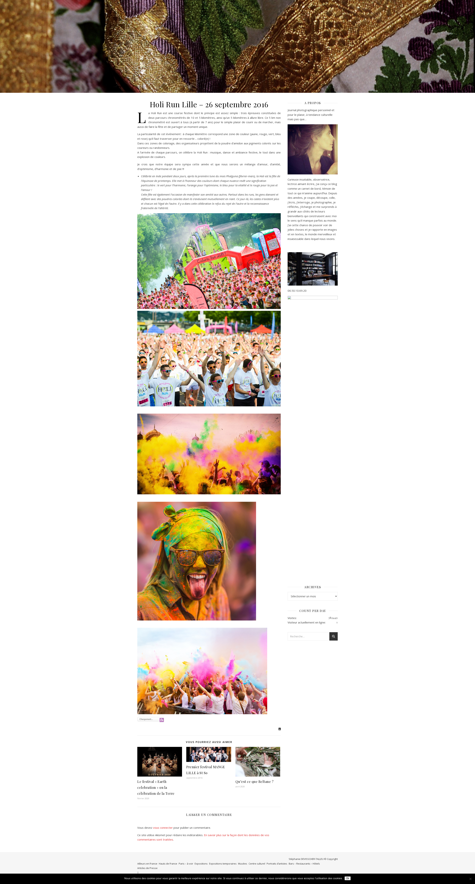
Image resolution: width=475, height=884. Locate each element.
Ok (347, 878)
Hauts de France (168, 863)
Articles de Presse (147, 868)
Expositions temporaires (223, 863)
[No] (470, 879)
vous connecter (163, 827)
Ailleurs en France (147, 863)
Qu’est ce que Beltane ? (254, 781)
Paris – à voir (186, 863)
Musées (242, 863)
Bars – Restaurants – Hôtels (304, 863)
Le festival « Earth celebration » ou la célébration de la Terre (156, 787)
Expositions (201, 863)
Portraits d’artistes (277, 863)
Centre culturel (257, 863)
